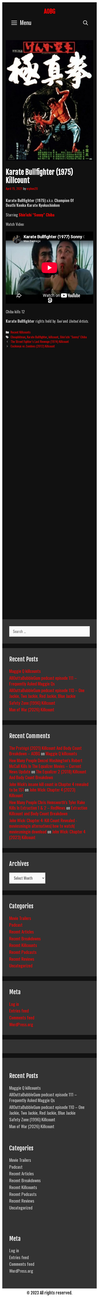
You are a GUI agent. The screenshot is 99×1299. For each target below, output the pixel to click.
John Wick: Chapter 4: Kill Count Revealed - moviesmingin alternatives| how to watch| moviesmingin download (43, 826)
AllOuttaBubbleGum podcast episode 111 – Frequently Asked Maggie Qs (43, 680)
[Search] (85, 22)
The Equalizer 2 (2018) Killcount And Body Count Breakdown (47, 774)
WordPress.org (21, 1024)
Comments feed (21, 1017)
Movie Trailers (20, 918)
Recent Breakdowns (25, 938)
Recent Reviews (21, 958)
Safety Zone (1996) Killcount (32, 702)
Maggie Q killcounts (25, 671)
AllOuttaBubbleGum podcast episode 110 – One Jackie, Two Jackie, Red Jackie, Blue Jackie (46, 693)
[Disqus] (49, 422)
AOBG (49, 11)
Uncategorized (20, 965)
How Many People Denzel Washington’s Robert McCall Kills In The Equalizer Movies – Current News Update (45, 766)
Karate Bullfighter (37, 337)
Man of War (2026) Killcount (31, 709)
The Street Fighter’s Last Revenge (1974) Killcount (40, 341)
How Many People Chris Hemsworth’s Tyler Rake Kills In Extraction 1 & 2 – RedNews (47, 805)
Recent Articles (21, 931)
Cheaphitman (18, 337)
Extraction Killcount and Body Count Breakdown (48, 810)
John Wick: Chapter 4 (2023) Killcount (42, 792)
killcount (53, 337)
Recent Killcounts (21, 332)
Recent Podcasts (23, 952)
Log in (14, 1004)
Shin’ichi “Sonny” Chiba (73, 337)
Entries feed (19, 1010)
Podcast (16, 924)
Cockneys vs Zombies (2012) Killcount (33, 346)
